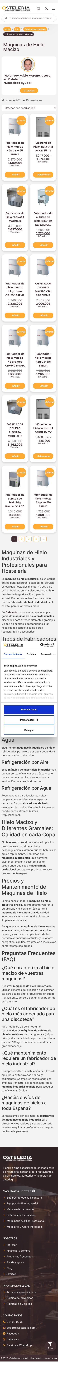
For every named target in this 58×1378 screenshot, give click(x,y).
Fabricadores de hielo (35, 29)
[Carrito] (38, 9)
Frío (17, 29)
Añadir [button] (15, 174)
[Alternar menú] (53, 8)
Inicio (7, 29)
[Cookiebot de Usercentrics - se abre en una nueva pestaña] (41, 645)
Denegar (29, 730)
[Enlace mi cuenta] (46, 9)
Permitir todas (29, 709)
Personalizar (27, 719)
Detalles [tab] (31, 654)
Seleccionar (43, 174)
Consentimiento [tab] (13, 654)
